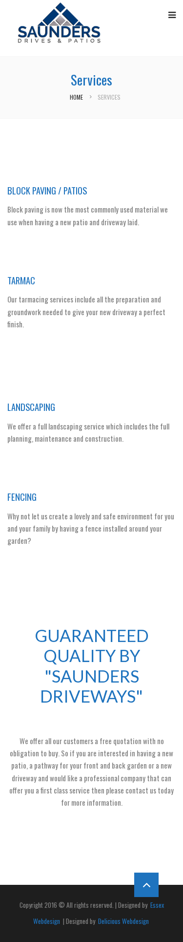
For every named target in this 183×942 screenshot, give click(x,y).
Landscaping (31, 406)
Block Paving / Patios (47, 190)
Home (76, 97)
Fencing (22, 496)
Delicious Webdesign (123, 921)
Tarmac (21, 280)
